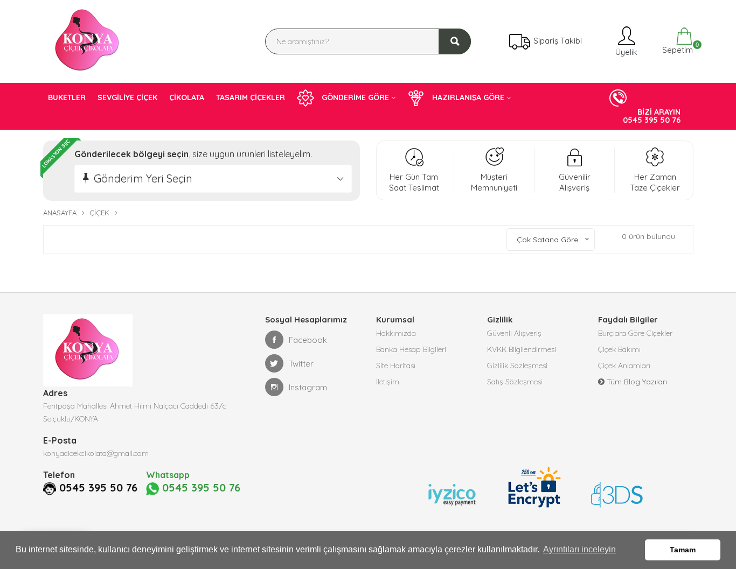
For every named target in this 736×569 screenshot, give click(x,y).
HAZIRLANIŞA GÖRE (467, 97)
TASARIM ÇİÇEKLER (250, 97)
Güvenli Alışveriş (514, 333)
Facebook (308, 340)
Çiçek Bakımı (619, 349)
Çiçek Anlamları (624, 365)
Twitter (301, 364)
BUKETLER (67, 97)
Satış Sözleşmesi (515, 382)
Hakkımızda (396, 333)
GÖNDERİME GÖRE (354, 97)
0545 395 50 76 (98, 487)
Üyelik (625, 52)
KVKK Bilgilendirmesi (521, 349)
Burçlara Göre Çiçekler (635, 333)
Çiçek (99, 212)
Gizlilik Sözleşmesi (517, 365)
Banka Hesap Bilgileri (411, 349)
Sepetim (676, 48)
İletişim (387, 382)
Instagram (308, 387)
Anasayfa (60, 212)
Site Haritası (395, 365)
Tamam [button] (683, 549)
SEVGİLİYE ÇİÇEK (127, 97)
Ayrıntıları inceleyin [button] (579, 549)
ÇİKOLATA (186, 97)
